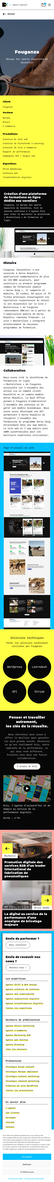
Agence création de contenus (22, 989)
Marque (6, 118)
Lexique (10, 1122)
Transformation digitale (17, 177)
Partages (11, 1118)
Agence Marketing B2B (18, 1035)
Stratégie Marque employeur (22, 1072)
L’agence (11, 1108)
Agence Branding (15, 1045)
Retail (6, 122)
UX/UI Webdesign (12, 169)
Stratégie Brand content (20, 1067)
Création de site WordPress (22, 1086)
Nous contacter (18, 945)
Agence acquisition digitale (22, 999)
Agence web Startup (17, 1040)
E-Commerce (9, 126)
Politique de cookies (15, 1178)
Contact (10, 1127)
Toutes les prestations (19, 1090)
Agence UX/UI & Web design (21, 985)
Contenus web (10, 173)
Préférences (27, 1172)
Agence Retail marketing (20, 1026)
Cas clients (12, 1113)
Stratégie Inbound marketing (22, 1081)
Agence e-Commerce (16, 1030)
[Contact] (44, 4)
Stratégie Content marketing (22, 1076)
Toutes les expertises (19, 1008)
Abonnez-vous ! (18, 968)
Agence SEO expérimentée (20, 994)
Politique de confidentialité (34, 1178)
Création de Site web (15, 139)
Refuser (27, 1164)
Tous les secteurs (16, 1049)
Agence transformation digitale (24, 1003)
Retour (11, 14)
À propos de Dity (27, 766)
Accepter (27, 1156)
